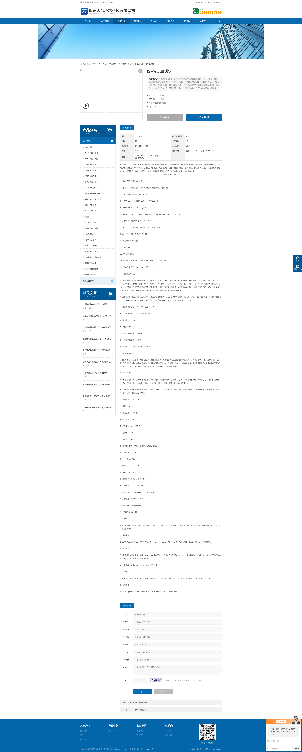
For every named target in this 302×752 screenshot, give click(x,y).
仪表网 (199, 749)
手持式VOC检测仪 (91, 246)
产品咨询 (165, 117)
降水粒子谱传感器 (91, 153)
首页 (94, 64)
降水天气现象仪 (90, 211)
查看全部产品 (88, 281)
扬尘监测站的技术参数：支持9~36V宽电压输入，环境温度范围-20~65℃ (113, 316)
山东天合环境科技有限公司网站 (101, 2)
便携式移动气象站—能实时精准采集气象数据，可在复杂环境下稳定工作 (113, 385)
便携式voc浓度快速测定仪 (94, 193)
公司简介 (83, 731)
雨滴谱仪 (88, 217)
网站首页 (88, 21)
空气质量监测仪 (90, 222)
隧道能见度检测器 (91, 228)
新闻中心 (137, 21)
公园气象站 (89, 234)
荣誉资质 (170, 21)
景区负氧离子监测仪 (92, 182)
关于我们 (105, 21)
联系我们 (217, 2)
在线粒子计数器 (90, 165)
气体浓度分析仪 (90, 240)
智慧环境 (112, 64)
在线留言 (208, 2)
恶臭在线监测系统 (91, 251)
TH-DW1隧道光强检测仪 (138, 703)
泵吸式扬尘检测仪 (91, 269)
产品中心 (121, 21)
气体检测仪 (89, 147)
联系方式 (168, 735)
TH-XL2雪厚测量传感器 (137, 710)
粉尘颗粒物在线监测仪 (93, 257)
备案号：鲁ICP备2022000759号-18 (143, 749)
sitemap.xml (217, 749)
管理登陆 (207, 749)
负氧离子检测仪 (90, 263)
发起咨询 (296, 748)
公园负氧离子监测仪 (92, 176)
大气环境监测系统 (91, 159)
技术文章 (154, 21)
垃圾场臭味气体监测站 (93, 199)
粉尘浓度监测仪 (125, 64)
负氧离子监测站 (90, 275)
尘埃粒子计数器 (90, 205)
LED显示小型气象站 (92, 188)
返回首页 (199, 2)
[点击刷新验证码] (156, 680)
